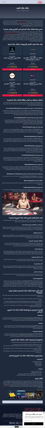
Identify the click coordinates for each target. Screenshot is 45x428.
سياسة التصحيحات (34, 410)
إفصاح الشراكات (35, 409)
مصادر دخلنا (29, 409)
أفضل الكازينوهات (6, 386)
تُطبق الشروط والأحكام (12, 59)
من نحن (41, 408)
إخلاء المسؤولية (27, 410)
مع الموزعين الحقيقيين (21, 21)
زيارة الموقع (33, 69)
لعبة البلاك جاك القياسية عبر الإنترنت (11, 33)
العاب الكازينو (39, 401)
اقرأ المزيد (12, 426)
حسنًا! (17, 426)
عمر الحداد (18, 10)
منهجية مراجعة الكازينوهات (33, 408)
